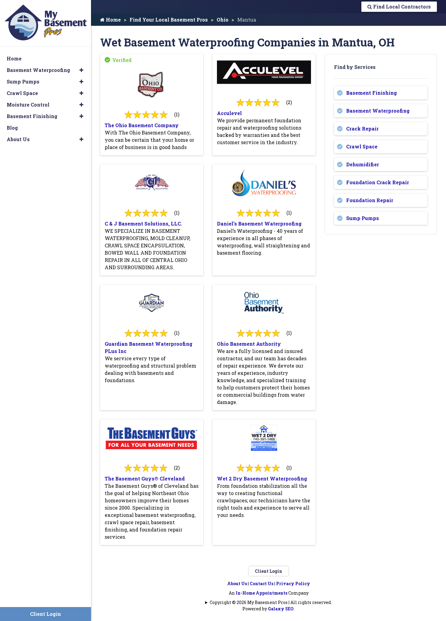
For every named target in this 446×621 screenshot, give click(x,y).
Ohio (222, 19)
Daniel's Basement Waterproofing (259, 223)
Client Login (268, 571)
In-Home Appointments (261, 593)
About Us (237, 583)
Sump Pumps (362, 218)
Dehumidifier (362, 164)
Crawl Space (361, 146)
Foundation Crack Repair (377, 182)
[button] (81, 70)
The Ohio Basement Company (142, 125)
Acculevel (229, 113)
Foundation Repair (369, 200)
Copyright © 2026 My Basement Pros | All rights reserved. (271, 602)
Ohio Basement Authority (249, 344)
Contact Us (261, 583)
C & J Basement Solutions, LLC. (143, 223)
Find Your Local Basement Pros (169, 19)
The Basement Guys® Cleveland (145, 478)
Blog (12, 127)
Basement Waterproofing (378, 110)
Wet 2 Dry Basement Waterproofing (262, 478)
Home (113, 19)
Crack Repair (362, 128)
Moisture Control (28, 104)
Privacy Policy (293, 583)
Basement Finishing (371, 93)
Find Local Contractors (401, 6)
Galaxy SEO (281, 609)
